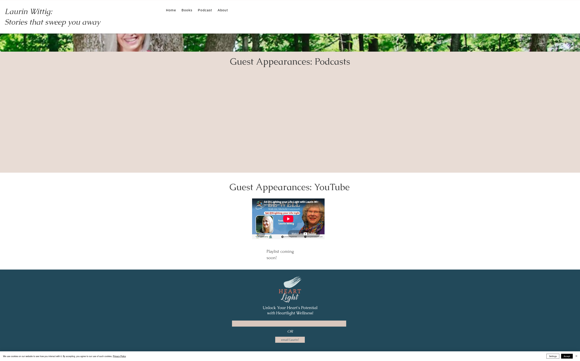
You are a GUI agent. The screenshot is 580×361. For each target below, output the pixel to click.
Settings (553, 356)
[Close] (576, 356)
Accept (567, 356)
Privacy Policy (119, 356)
